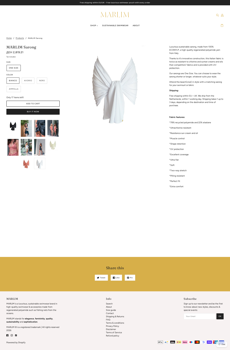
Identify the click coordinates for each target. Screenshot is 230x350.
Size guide (111, 310)
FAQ (108, 319)
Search (109, 303)
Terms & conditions (115, 323)
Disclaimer (111, 329)
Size (8, 62)
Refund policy (112, 335)
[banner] (115, 15)
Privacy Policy (112, 326)
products (20, 38)
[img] (217, 15)
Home (9, 38)
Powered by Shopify (15, 342)
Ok (220, 316)
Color (9, 75)
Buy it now (33, 112)
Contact (110, 313)
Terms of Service (114, 332)
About (109, 307)
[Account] (222, 15)
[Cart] (222, 25)
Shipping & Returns (115, 316)
